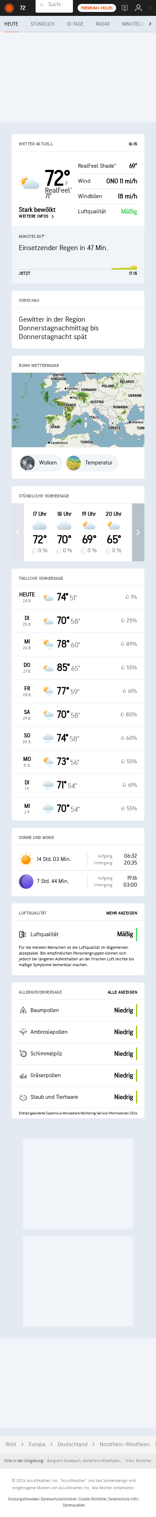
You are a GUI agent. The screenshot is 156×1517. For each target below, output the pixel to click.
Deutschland (72, 1444)
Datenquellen (74, 1505)
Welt (10, 1444)
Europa (37, 1444)
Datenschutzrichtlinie (59, 1499)
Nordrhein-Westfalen (125, 1444)
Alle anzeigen (122, 992)
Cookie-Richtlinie (92, 1499)
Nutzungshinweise (23, 1499)
